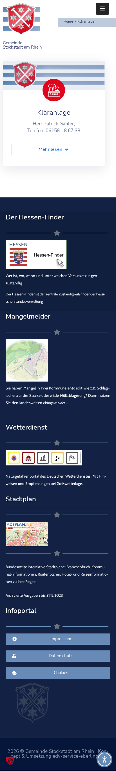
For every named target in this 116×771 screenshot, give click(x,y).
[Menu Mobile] (102, 9)
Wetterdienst (26, 427)
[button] (10, 761)
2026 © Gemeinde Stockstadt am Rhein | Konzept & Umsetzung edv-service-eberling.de (57, 753)
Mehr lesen (50, 149)
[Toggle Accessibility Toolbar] (104, 759)
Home (68, 21)
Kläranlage (53, 112)
